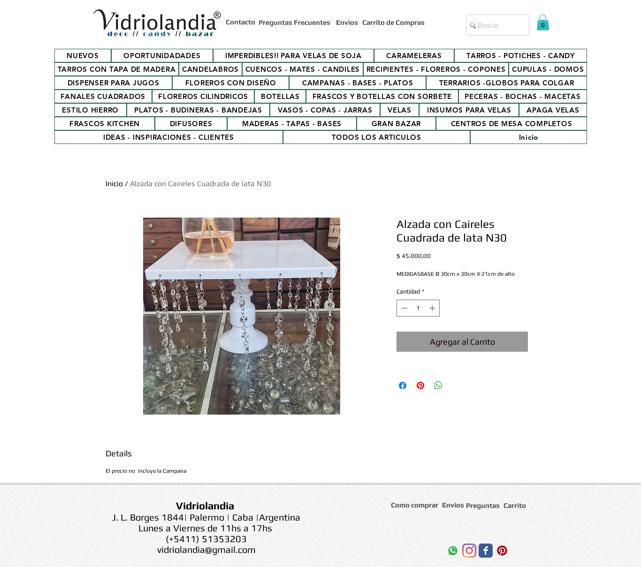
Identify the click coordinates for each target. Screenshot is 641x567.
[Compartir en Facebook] (402, 385)
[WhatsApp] (453, 551)
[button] (542, 22)
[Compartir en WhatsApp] (438, 385)
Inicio (114, 183)
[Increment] (433, 308)
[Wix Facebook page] (486, 551)
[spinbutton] (418, 308)
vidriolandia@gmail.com (206, 549)
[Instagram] (469, 551)
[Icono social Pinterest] (502, 551)
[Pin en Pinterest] (420, 385)
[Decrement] (403, 308)
